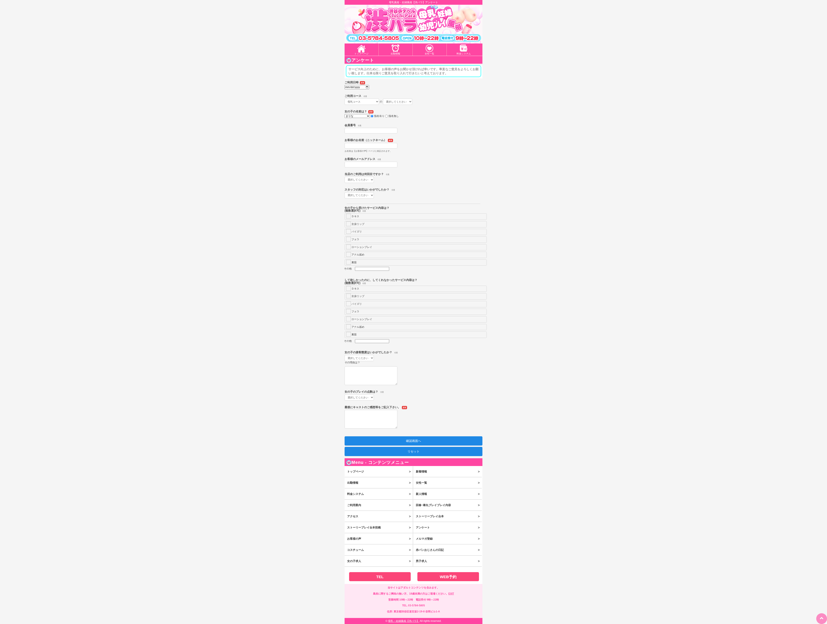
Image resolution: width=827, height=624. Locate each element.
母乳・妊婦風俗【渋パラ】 (403, 620)
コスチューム (379, 550)
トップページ (361, 53)
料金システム (464, 53)
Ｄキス (355, 216)
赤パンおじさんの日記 (447, 550)
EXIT (451, 593)
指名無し (394, 116)
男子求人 (447, 561)
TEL (380, 577)
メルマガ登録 (447, 538)
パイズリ (356, 231)
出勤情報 (395, 53)
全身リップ (357, 224)
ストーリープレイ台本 (447, 516)
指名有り (379, 116)
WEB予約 (448, 577)
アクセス (379, 516)
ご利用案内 (379, 505)
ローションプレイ (361, 247)
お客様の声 (379, 538)
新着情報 (447, 471)
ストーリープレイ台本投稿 (379, 527)
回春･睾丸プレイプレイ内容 (447, 505)
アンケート (447, 527)
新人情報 (447, 494)
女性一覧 (429, 53)
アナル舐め (357, 254)
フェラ (355, 239)
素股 (354, 262)
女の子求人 (379, 561)
